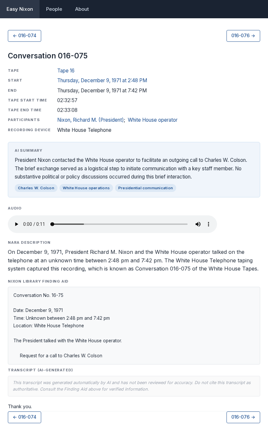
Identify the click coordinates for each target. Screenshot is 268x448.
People (54, 9)
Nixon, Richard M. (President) (90, 120)
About (82, 9)
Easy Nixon (20, 9)
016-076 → (243, 35)
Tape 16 (66, 71)
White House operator (152, 120)
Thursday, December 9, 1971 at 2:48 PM (102, 80)
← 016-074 (24, 35)
